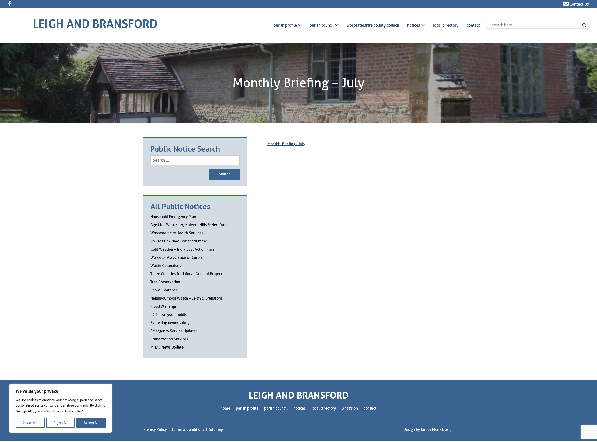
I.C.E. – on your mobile (168, 314)
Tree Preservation (165, 282)
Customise (30, 423)
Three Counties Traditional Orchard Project (186, 274)
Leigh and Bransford (95, 24)
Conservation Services (169, 339)
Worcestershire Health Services (176, 233)
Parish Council (322, 25)
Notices (413, 25)
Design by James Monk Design (428, 429)
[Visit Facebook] (9, 4)
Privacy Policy (155, 429)
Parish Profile (285, 25)
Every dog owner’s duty (169, 323)
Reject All (60, 423)
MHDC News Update (167, 347)
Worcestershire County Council (373, 25)
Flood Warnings (163, 306)
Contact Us (579, 4)
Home (225, 408)
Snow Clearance (164, 290)
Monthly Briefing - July (286, 144)
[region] (60, 408)
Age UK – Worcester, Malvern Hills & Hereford (188, 225)
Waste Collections (165, 265)
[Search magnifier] (584, 25)
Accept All (91, 423)
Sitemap (216, 429)
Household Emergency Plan (173, 216)
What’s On (350, 408)
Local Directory (445, 25)
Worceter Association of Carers (176, 257)
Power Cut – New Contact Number (178, 241)
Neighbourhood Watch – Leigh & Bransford (186, 298)
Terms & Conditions (188, 429)
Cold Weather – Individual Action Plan (182, 249)
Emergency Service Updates (173, 331)
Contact (473, 25)
